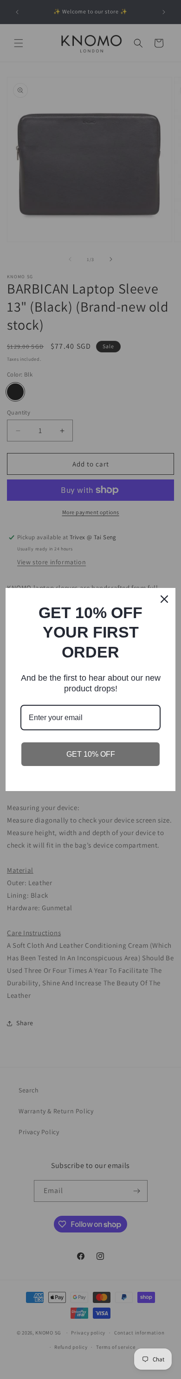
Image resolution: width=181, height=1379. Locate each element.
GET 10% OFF (90, 754)
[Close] (164, 599)
